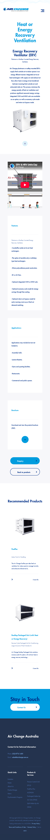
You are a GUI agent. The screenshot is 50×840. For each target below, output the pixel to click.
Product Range (12, 789)
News (9, 793)
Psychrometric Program (15, 796)
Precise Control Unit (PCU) (33, 783)
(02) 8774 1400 (17, 753)
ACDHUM (30, 792)
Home (9, 782)
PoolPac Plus (31, 788)
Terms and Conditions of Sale (17, 826)
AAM (25, 830)
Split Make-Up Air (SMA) (33, 805)
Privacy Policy (36, 823)
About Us (11, 786)
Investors (10, 778)
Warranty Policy (31, 826)
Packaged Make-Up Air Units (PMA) (33, 797)
